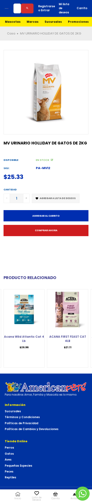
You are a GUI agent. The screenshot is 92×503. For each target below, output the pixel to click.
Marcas (32, 22)
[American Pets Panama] (7, 8)
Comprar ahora (46, 230)
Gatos (9, 454)
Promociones (78, 22)
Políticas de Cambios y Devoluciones (32, 429)
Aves (8, 459)
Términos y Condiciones (22, 417)
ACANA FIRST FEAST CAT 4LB (67, 339)
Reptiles (10, 477)
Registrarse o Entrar (46, 8)
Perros (9, 448)
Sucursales (53, 22)
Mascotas (13, 22)
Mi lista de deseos (64, 8)
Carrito (82, 8)
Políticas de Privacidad (21, 423)
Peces (9, 471)
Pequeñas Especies (18, 466)
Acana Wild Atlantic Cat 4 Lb (24, 339)
